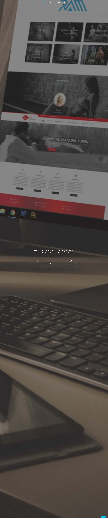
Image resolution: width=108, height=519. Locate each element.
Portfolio (47, 2)
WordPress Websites (45, 253)
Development (48, 263)
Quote (51, 2)
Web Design (59, 2)
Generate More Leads (58, 253)
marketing (34, 266)
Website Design (53, 250)
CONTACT (55, 2)
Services (65, 2)
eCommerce (60, 263)
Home (43, 2)
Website (36, 263)
